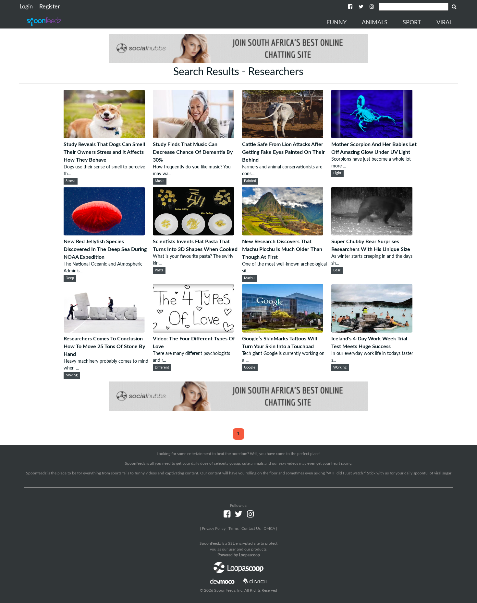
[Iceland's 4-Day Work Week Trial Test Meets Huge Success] (371, 331)
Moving (72, 375)
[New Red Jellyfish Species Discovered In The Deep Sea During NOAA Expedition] (104, 233)
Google (249, 367)
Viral (444, 23)
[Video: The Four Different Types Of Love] (193, 331)
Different (162, 367)
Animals (374, 23)
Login (26, 7)
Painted (250, 181)
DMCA (269, 528)
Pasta (159, 270)
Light (337, 173)
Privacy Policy (214, 528)
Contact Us (251, 528)
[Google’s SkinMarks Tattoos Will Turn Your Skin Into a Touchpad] (282, 331)
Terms (233, 528)
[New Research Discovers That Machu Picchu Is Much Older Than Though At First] (282, 233)
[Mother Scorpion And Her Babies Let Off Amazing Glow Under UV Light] (371, 136)
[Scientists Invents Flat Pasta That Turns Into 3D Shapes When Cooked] (193, 233)
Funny (336, 23)
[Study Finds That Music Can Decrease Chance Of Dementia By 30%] (193, 136)
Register (49, 7)
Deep (70, 278)
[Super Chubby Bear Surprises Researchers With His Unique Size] (371, 233)
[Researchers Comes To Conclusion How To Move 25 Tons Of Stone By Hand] (104, 331)
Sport (412, 23)
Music (159, 181)
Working (340, 367)
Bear (336, 270)
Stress (70, 181)
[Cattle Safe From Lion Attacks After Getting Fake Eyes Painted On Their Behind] (282, 136)
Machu (249, 278)
